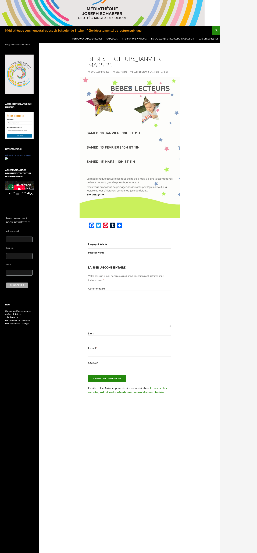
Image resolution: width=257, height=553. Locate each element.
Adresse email (12, 231)
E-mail (92, 348)
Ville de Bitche (11, 317)
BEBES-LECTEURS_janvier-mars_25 (150, 71)
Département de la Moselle (17, 320)
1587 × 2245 (121, 71)
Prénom (9, 248)
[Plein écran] (31, 193)
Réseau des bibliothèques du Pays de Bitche (172, 39)
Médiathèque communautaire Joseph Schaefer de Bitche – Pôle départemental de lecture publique (73, 30)
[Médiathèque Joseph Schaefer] (6, 158)
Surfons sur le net (208, 39)
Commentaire (97, 288)
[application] (19, 189)
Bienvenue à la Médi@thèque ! (87, 39)
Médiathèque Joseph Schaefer (18, 155)
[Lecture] (10, 193)
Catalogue (111, 39)
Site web (93, 362)
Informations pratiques (134, 39)
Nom (92, 333)
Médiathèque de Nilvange (16, 323)
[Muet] (28, 193)
